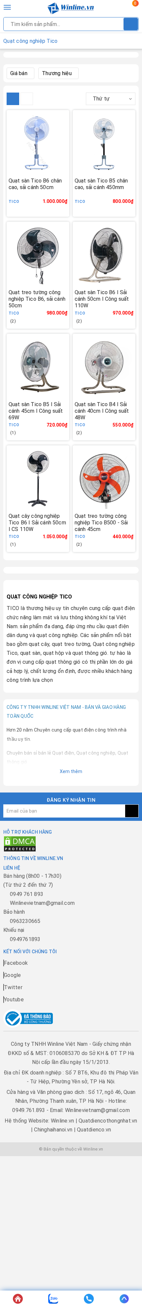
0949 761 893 (26, 894)
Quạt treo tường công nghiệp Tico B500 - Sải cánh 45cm (101, 522)
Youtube (14, 999)
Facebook (16, 963)
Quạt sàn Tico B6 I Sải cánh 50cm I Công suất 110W (102, 298)
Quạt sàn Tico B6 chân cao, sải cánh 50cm (35, 184)
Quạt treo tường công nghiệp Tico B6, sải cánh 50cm (37, 298)
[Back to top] (124, 1299)
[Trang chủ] (18, 1299)
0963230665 (25, 921)
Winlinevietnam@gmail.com (42, 903)
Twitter (13, 987)
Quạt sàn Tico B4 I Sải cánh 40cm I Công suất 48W (102, 410)
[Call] (89, 1299)
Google (12, 975)
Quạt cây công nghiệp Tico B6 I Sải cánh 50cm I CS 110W (37, 522)
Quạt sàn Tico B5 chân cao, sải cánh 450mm (101, 184)
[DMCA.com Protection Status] (19, 843)
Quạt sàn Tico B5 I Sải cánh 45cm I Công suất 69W (36, 410)
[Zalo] (53, 1299)
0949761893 (25, 939)
